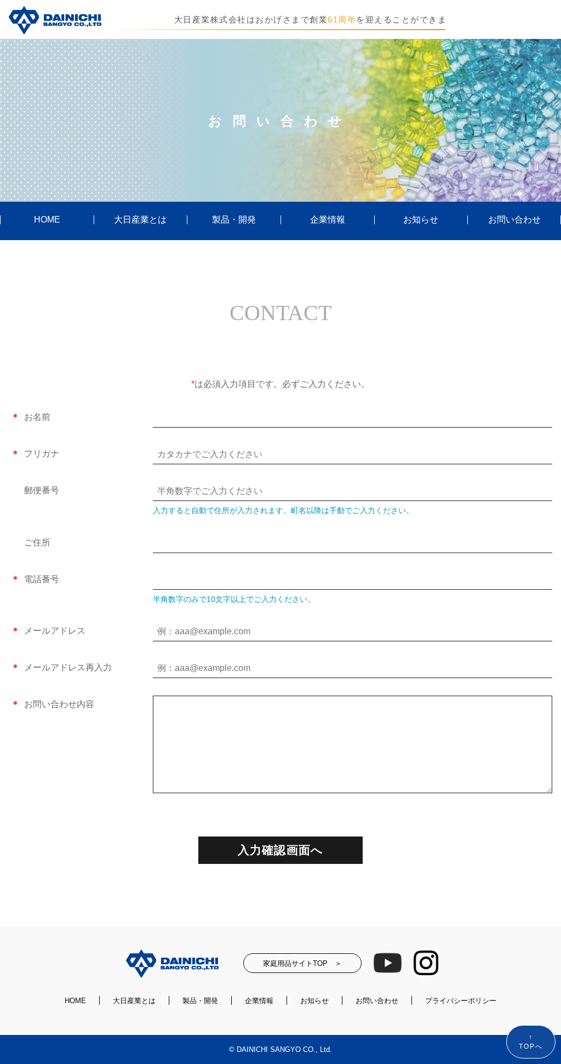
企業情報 (327, 219)
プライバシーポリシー (460, 1001)
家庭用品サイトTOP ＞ (302, 963)
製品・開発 (234, 219)
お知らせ (420, 219)
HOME (47, 219)
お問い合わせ (514, 219)
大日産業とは (140, 219)
